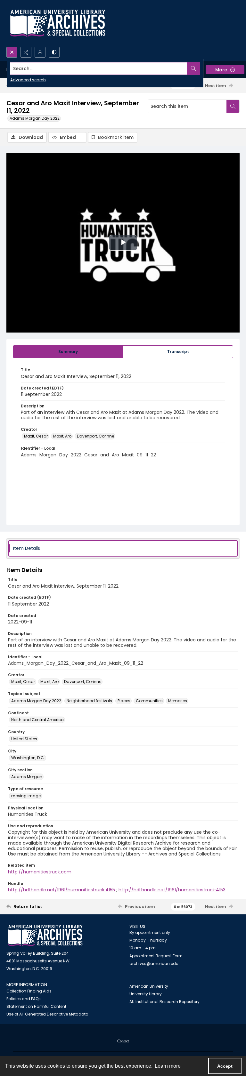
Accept (225, 1066)
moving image (26, 796)
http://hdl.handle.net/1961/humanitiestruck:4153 (172, 890)
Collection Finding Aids (29, 991)
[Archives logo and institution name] (57, 23)
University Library (145, 994)
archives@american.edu (153, 963)
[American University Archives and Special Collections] (45, 935)
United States (24, 739)
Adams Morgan (26, 776)
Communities (149, 700)
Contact (123, 1041)
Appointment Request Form (156, 956)
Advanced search (28, 80)
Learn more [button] (168, 1066)
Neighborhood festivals (89, 700)
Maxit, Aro (62, 436)
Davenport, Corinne (95, 436)
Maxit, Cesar (36, 436)
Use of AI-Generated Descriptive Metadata (47, 1014)
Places (124, 700)
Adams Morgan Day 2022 (35, 118)
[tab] (68, 352)
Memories (177, 700)
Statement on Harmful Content (36, 1006)
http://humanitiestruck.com (39, 872)
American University (148, 986)
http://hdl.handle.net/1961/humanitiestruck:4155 (61, 890)
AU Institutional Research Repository (164, 1001)
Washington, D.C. (28, 757)
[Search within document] (232, 106)
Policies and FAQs (23, 998)
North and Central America (37, 719)
